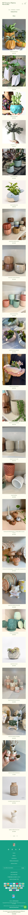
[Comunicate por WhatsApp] (25, 907)
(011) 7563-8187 (14, 874)
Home (14, 853)
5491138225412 (14, 872)
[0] (25, 4)
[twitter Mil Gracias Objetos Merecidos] (15, 849)
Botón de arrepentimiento (14, 907)
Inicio (9, 9)
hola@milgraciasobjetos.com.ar (14, 876)
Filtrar (14, 15)
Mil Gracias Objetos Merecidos (9, 3)
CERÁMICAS (13, 9)
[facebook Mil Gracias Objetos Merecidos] (12, 849)
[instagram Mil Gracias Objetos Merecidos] (8, 849)
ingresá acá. (22, 905)
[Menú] (23, 3)
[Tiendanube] (14, 901)
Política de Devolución (14, 860)
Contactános (14, 858)
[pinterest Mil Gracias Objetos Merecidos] (19, 849)
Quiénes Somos (14, 863)
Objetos (14, 855)
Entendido (14, 913)
